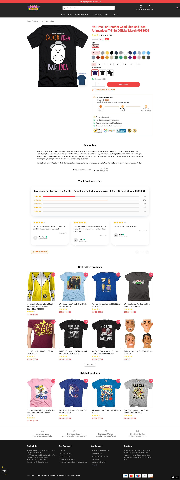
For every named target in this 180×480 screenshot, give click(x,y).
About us (62, 450)
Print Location (96, 67)
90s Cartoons (38, 21)
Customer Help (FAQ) (99, 462)
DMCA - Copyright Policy (67, 459)
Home (29, 21)
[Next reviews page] (147, 252)
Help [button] (176, 477)
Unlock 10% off (4, 471)
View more (90, 365)
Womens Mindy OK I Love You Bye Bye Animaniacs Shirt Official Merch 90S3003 (41, 412)
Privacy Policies (65, 456)
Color (93, 49)
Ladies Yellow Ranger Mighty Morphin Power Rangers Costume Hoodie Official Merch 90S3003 (40, 306)
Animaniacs (50, 21)
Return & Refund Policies (100, 456)
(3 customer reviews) (107, 35)
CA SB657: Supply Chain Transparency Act (73, 462)
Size (93, 61)
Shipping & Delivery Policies (100, 450)
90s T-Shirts (104, 169)
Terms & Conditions (66, 453)
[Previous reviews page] (137, 252)
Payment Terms (97, 453)
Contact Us (95, 459)
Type (93, 43)
